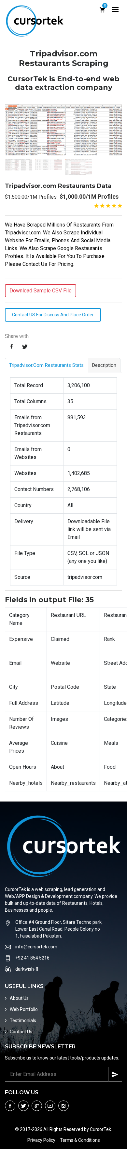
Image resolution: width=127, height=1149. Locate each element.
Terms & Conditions (80, 1140)
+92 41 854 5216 (32, 958)
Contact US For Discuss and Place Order (53, 314)
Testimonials (23, 1020)
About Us (19, 998)
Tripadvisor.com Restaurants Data (58, 185)
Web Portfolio (24, 1009)
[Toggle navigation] (115, 10)
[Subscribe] (115, 1074)
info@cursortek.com (36, 946)
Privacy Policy (41, 1140)
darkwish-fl (26, 969)
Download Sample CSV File (40, 290)
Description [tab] (104, 365)
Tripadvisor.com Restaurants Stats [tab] (46, 365)
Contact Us (21, 1031)
